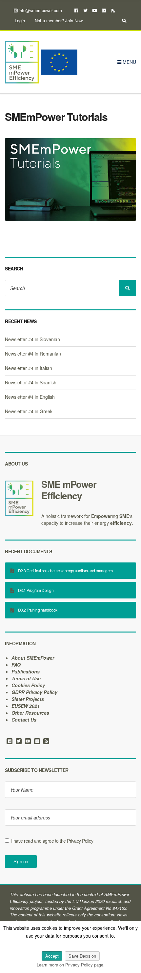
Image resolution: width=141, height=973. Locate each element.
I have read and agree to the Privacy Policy (52, 840)
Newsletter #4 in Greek (28, 411)
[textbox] (70, 489)
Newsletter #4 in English (30, 397)
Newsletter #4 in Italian (28, 368)
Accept (52, 956)
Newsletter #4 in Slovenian (32, 339)
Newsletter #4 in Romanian (33, 353)
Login (20, 20)
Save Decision (82, 956)
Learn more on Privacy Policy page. (71, 965)
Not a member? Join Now (59, 20)
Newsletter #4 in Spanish (30, 382)
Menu (128, 62)
